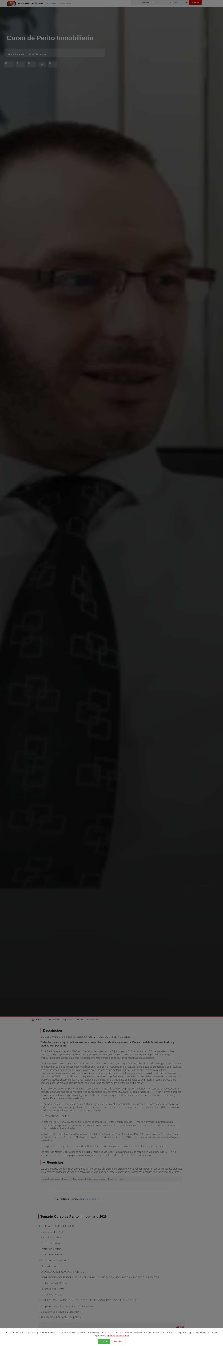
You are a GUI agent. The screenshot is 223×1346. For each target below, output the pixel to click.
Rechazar (118, 1341)
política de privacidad (118, 1335)
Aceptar (103, 1341)
